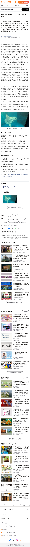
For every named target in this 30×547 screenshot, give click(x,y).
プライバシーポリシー (8, 532)
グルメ (12, 5)
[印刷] (19, 228)
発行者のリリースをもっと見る (15, 302)
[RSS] (20, 540)
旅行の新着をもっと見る (15, 439)
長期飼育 (13, 225)
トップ (3, 505)
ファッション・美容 (23, 5)
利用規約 (4, 529)
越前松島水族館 (5, 225)
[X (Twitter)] (12, 228)
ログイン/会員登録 (23, 2)
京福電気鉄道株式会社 (6, 36)
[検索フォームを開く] (15, 2)
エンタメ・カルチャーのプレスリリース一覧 (18, 505)
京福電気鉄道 (22, 222)
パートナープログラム (8, 526)
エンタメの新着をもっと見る (15, 372)
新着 (2, 5)
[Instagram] (17, 540)
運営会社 (4, 523)
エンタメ (6, 5)
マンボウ (23, 219)
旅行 (16, 5)
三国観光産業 (13, 222)
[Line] (15, 228)
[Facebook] (9, 228)
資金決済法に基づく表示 (8, 535)
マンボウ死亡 (4, 222)
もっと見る (25, 311)
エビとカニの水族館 (13, 219)
